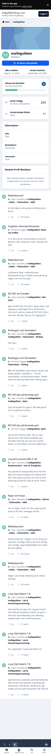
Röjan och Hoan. (17, 495)
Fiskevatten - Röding (33, 336)
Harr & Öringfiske (32, 465)
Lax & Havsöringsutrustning (18, 672)
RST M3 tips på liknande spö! (23, 394)
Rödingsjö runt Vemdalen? (22, 330)
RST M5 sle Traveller (18, 293)
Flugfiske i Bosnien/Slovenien (24, 226)
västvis (45, 499)
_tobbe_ (11, 202)
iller (44, 297)
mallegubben (34, 199)
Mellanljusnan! (16, 195)
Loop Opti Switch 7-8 (19, 593)
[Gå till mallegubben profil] (4, 197)
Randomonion (15, 465)
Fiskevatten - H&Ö (26, 202)
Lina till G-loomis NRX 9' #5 (22, 459)
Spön (10, 300)
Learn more (5, 5)
